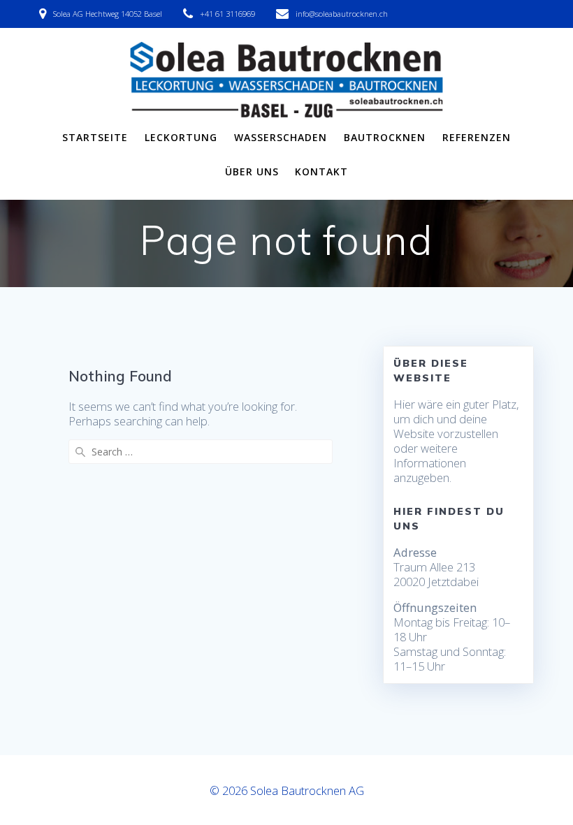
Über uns (252, 171)
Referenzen (476, 137)
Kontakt (321, 171)
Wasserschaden (280, 137)
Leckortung (181, 137)
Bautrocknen (385, 137)
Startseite (95, 137)
